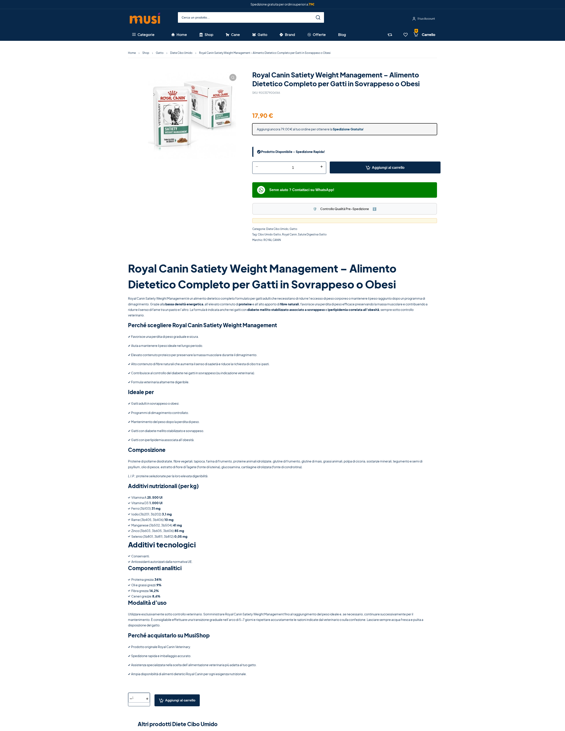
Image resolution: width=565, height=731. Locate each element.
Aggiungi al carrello (388, 167)
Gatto (160, 52)
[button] (232, 77)
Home (132, 52)
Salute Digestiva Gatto (312, 234)
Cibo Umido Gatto (269, 234)
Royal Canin (289, 234)
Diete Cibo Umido (181, 52)
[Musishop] (145, 19)
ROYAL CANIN (272, 240)
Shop (145, 52)
